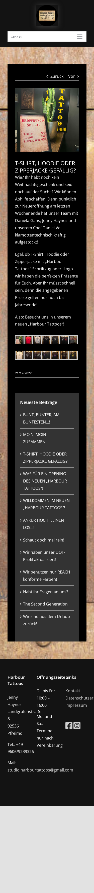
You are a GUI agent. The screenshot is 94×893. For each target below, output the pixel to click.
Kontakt (72, 691)
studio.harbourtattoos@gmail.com (40, 770)
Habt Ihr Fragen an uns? (45, 591)
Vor (71, 76)
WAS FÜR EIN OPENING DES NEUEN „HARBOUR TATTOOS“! (45, 481)
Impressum (76, 705)
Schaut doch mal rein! (43, 540)
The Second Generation (45, 604)
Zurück (56, 76)
